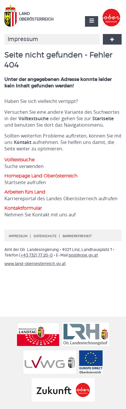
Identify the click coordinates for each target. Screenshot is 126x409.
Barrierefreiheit (77, 236)
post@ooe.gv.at (83, 255)
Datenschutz (45, 236)
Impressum (18, 236)
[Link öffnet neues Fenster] (111, 12)
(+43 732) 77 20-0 (36, 255)
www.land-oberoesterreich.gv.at (35, 264)
